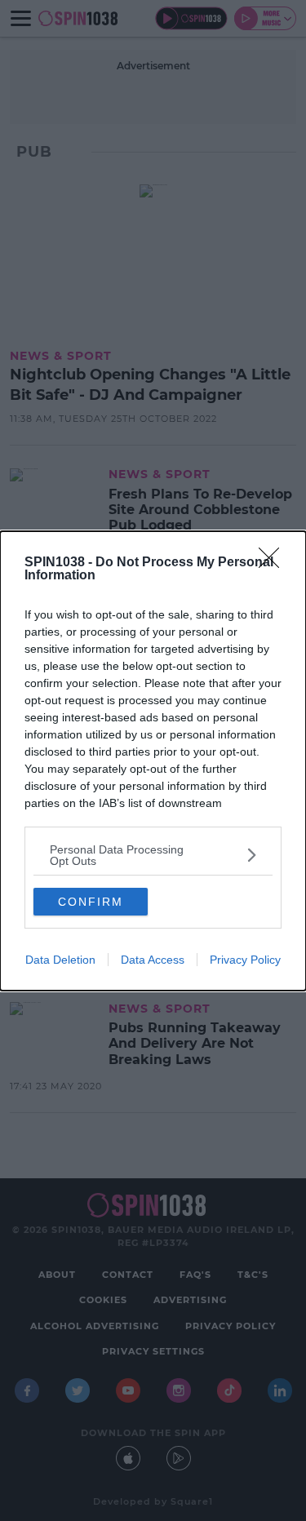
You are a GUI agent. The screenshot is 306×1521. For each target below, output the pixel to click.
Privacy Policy (245, 959)
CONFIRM (90, 901)
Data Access (152, 959)
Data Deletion (60, 959)
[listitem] (153, 855)
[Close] (274, 563)
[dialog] (153, 761)
